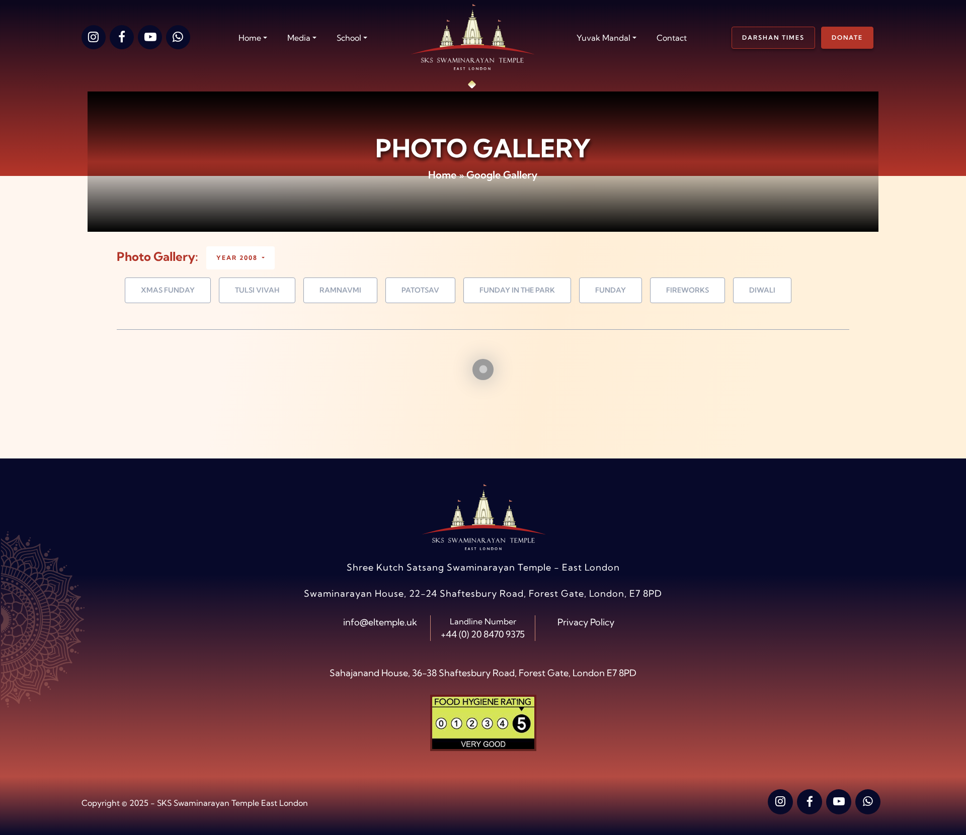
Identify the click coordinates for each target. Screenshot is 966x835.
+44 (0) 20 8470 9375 (483, 634)
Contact (672, 38)
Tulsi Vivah (257, 290)
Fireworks (687, 290)
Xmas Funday (168, 290)
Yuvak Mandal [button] (603, 38)
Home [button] (249, 38)
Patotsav (420, 290)
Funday (610, 290)
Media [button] (298, 38)
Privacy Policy (585, 622)
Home (442, 174)
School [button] (349, 38)
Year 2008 (238, 257)
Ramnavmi (340, 290)
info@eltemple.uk (380, 622)
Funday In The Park (517, 290)
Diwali (762, 290)
